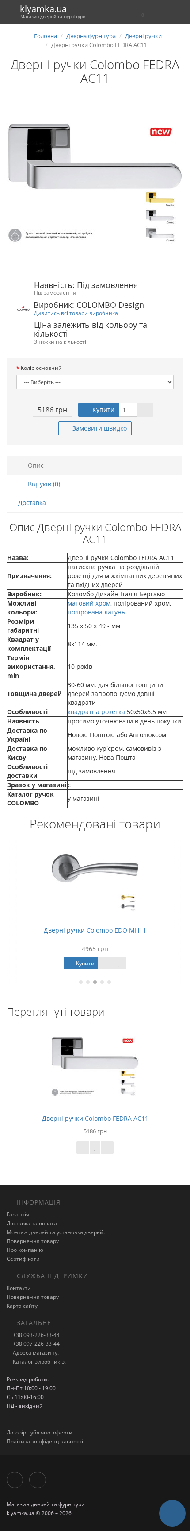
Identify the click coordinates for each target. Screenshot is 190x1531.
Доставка (32, 502)
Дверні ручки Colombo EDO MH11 (95, 930)
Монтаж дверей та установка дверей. (56, 1232)
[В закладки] (145, 410)
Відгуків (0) (43, 484)
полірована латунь (96, 612)
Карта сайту (22, 1306)
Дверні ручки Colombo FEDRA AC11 (95, 1118)
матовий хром (89, 603)
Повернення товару (33, 1241)
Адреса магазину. (35, 1352)
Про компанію (25, 1250)
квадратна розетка (96, 711)
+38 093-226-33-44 (35, 1335)
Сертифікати (23, 1259)
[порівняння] (107, 1147)
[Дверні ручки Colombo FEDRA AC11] (95, 183)
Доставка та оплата (32, 1223)
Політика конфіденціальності (45, 1441)
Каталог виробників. (38, 1361)
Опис (35, 465)
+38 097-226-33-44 (35, 1344)
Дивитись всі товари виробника (76, 312)
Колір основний (41, 368)
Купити (102, 409)
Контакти (19, 1288)
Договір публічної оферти (39, 1432)
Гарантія (18, 1214)
